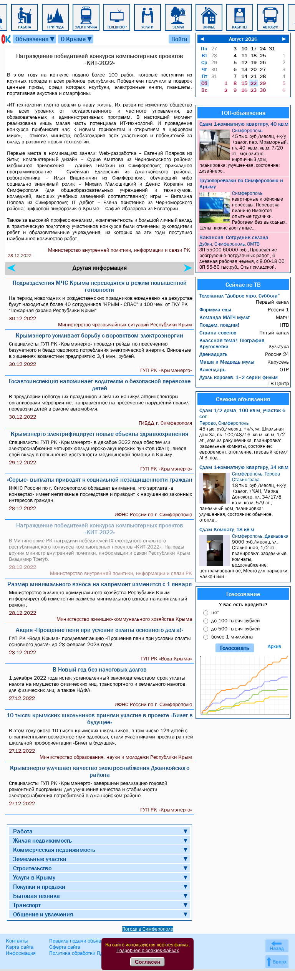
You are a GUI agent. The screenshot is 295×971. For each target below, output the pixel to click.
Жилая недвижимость (42, 840)
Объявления (35, 39)
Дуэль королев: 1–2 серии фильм (238, 377)
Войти (179, 38)
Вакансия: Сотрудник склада (233, 237)
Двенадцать (213, 354)
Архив (274, 646)
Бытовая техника (36, 895)
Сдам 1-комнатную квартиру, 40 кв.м (243, 124)
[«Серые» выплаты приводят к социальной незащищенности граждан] (11, 268)
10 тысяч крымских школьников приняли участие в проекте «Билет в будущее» (100, 718)
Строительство (32, 868)
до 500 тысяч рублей (235, 628)
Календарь (212, 369)
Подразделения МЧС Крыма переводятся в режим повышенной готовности (100, 286)
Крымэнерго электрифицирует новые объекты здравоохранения (99, 433)
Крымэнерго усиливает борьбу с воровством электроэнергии (99, 335)
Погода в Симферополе (147, 929)
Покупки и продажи (39, 886)
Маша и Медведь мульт (227, 362)
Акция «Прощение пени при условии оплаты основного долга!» (99, 629)
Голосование (243, 593)
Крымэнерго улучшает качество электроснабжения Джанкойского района (99, 771)
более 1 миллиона (232, 636)
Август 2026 (243, 39)
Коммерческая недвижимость (54, 849)
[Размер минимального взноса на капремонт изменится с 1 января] (188, 268)
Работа (23, 831)
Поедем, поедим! (219, 325)
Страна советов (217, 332)
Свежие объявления (243, 399)
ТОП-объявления (243, 112)
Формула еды (215, 309)
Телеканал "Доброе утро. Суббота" (239, 296)
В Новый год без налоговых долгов (100, 669)
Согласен (147, 962)
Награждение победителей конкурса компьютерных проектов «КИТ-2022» (99, 528)
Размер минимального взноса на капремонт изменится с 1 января (99, 583)
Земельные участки (39, 858)
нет (215, 612)
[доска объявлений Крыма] (5, 39)
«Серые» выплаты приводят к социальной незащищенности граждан (99, 479)
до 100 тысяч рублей (235, 620)
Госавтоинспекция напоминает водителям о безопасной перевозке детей (100, 384)
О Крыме (77, 39)
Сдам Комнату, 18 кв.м (226, 529)
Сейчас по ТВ (243, 284)
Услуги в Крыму (34, 877)
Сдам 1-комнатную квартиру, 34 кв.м (243, 467)
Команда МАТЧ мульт (224, 317)
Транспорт (27, 904)
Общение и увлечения (43, 914)
